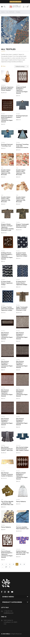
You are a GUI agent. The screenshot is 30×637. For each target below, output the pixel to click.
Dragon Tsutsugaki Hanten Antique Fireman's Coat (22, 226)
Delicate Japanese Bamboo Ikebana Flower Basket (7, 88)
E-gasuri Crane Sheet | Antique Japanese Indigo (21, 254)
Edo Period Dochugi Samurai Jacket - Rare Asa (7, 449)
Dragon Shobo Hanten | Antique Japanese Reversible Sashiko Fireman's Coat (7, 227)
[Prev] (2, 564)
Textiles (18, 85)
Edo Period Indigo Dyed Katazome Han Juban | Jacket (22, 449)
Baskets (3, 85)
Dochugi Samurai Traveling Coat (7, 145)
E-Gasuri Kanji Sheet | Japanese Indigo (7, 283)
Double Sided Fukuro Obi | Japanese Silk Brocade (5, 172)
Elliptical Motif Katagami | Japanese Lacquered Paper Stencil (22, 476)
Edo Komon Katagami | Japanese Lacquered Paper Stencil (7, 336)
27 (6, 567)
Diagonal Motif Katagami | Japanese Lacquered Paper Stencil (22, 90)
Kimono (18, 445)
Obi (2, 168)
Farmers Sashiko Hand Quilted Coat (22, 527)
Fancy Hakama (21, 501)
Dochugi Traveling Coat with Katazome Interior (22, 146)
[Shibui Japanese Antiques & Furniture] (15, 6)
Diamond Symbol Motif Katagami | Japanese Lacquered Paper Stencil (7, 119)
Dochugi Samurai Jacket (22, 116)
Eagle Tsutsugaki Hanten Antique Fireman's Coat (22, 308)
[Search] (4, 6)
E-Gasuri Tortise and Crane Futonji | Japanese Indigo (7, 308)
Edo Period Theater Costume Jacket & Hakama (7, 474)
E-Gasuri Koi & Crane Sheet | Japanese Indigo (21, 283)
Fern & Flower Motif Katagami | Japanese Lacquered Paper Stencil (7, 554)
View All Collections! (15, 1)
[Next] (9, 567)
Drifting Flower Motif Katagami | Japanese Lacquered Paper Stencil (7, 256)
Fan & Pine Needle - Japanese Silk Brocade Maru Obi (7, 503)
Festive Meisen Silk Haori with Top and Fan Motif (22, 552)
